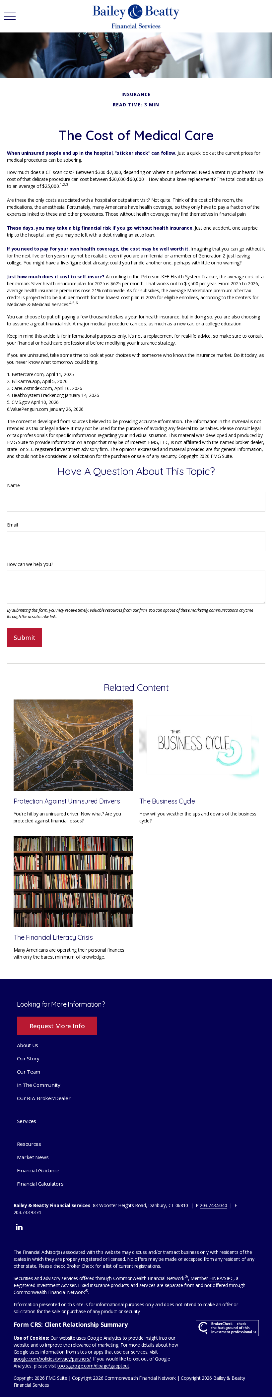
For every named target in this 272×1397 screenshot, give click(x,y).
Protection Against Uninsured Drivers (67, 801)
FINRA (216, 1278)
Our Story (28, 1058)
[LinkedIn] (19, 1226)
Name (13, 485)
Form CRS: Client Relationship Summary (71, 1324)
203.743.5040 (213, 1205)
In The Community (38, 1085)
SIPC (229, 1278)
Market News (33, 1157)
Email (12, 525)
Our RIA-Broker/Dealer (44, 1098)
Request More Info (57, 1026)
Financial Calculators (40, 1183)
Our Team (28, 1071)
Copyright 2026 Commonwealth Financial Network (124, 1378)
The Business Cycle (167, 801)
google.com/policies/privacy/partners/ (52, 1359)
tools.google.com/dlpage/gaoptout (93, 1366)
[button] (27, 1045)
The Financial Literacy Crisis (53, 937)
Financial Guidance (38, 1170)
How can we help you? (30, 564)
